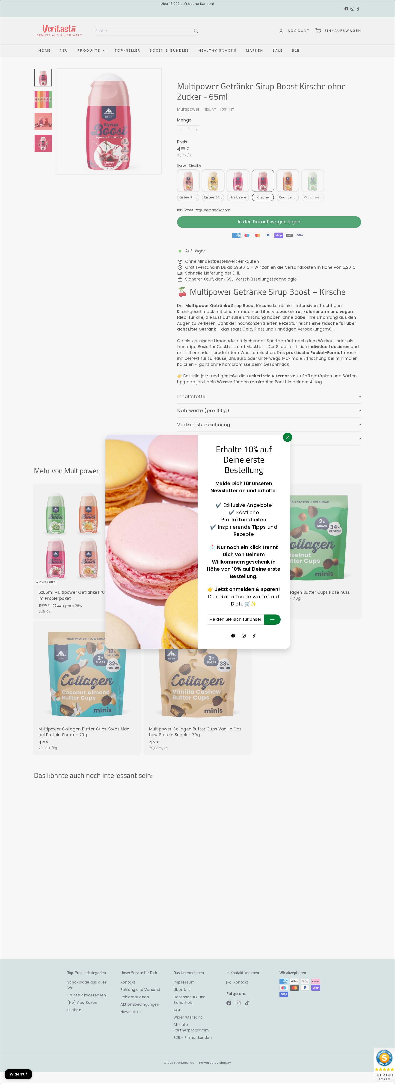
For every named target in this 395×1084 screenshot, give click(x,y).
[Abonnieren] (272, 619)
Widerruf (18, 1074)
